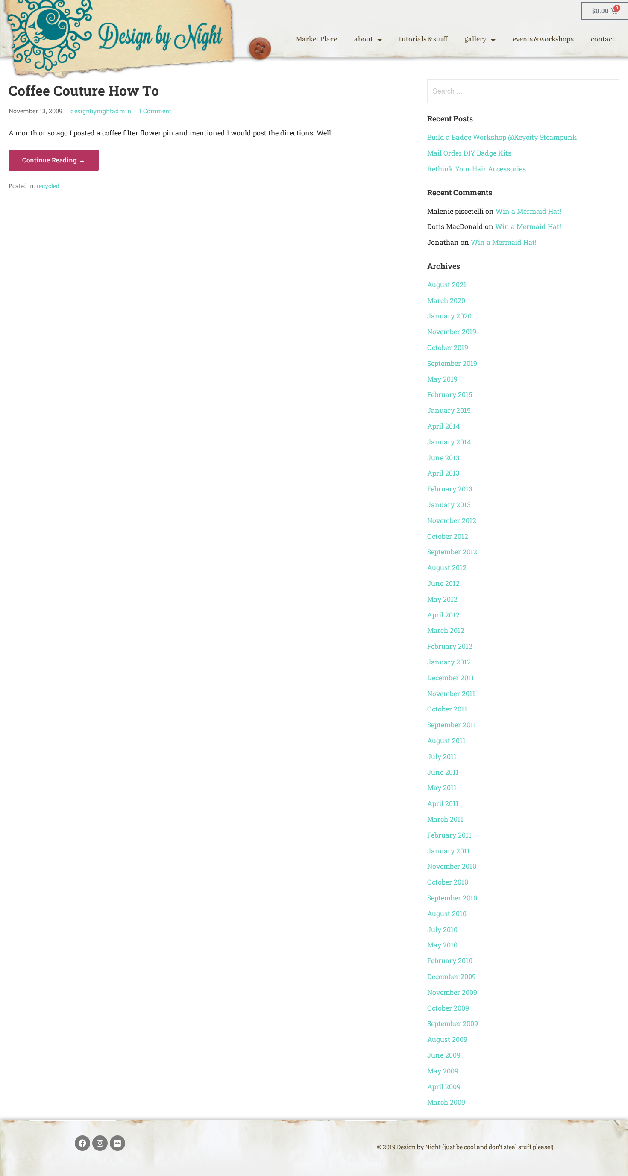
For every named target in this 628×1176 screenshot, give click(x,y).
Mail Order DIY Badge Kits (469, 152)
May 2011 (442, 787)
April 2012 (443, 614)
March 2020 (446, 300)
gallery (475, 39)
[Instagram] (100, 1143)
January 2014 (449, 441)
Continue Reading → (53, 160)
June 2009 (444, 1054)
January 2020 (449, 315)
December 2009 (451, 976)
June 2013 (443, 457)
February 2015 (449, 394)
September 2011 (451, 724)
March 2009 (446, 1101)
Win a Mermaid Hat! (528, 210)
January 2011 (448, 850)
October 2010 (447, 881)
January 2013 (449, 504)
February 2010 (449, 960)
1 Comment (155, 111)
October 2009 (448, 1007)
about (363, 39)
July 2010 (442, 929)
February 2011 (449, 834)
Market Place (316, 39)
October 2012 (447, 536)
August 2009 (447, 1039)
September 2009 (452, 1023)
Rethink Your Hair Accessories (476, 168)
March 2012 (445, 630)
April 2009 (444, 1086)
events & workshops (543, 39)
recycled (47, 186)
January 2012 (449, 661)
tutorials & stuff (423, 39)
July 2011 (442, 756)
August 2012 (447, 567)
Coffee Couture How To (84, 90)
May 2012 (442, 598)
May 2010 (442, 944)
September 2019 (452, 363)
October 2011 (447, 708)
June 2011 (443, 771)
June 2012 (443, 583)
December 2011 (450, 677)
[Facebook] (82, 1143)
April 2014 (443, 425)
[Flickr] (117, 1143)
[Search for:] (523, 90)
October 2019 (447, 347)
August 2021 (447, 284)
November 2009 (452, 992)
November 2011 (451, 693)
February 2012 (449, 645)
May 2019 (442, 378)
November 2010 (451, 865)
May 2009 (442, 1070)
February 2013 (449, 488)
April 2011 (443, 803)
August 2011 (446, 740)
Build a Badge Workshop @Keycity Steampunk (502, 136)
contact (603, 39)
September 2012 (452, 551)
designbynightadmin (100, 111)
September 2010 (452, 897)
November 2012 (451, 520)
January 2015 (448, 410)
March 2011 (445, 818)
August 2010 (447, 913)
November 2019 (451, 331)
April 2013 (443, 472)
